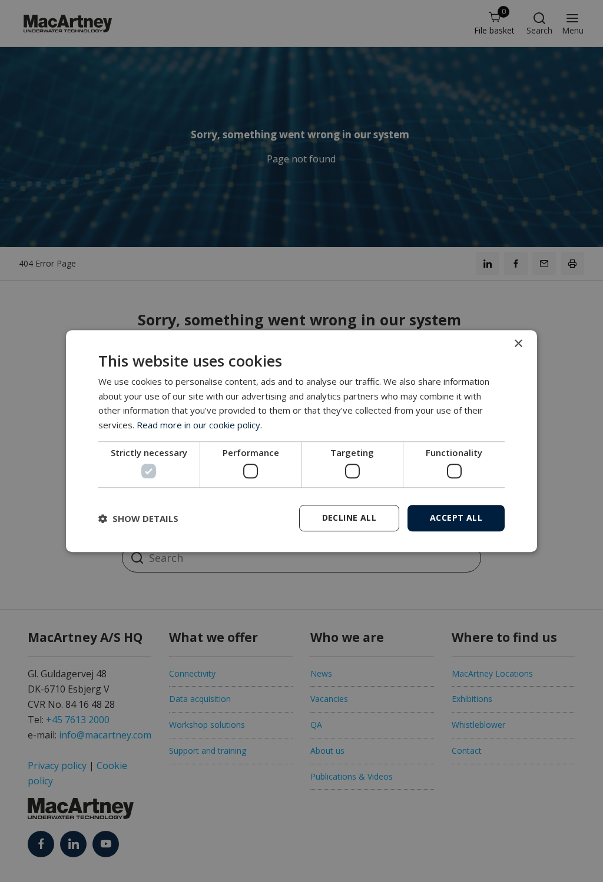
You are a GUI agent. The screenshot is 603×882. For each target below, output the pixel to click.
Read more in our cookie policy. (199, 425)
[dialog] (301, 441)
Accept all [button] (456, 517)
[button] (138, 518)
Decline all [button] (349, 517)
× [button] (517, 344)
